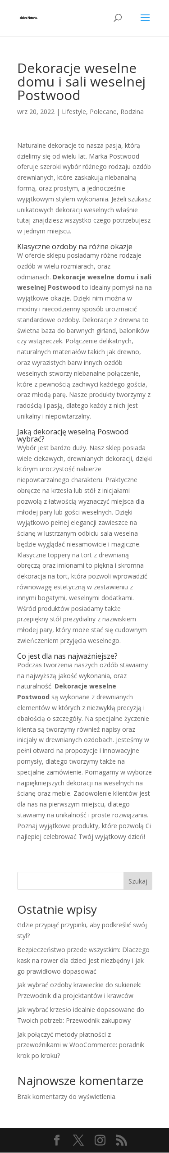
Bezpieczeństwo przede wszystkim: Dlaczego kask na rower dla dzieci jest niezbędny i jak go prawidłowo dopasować (83, 960)
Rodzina (132, 111)
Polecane (103, 111)
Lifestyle (74, 111)
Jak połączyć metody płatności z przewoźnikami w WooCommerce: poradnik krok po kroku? (80, 1045)
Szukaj (137, 881)
